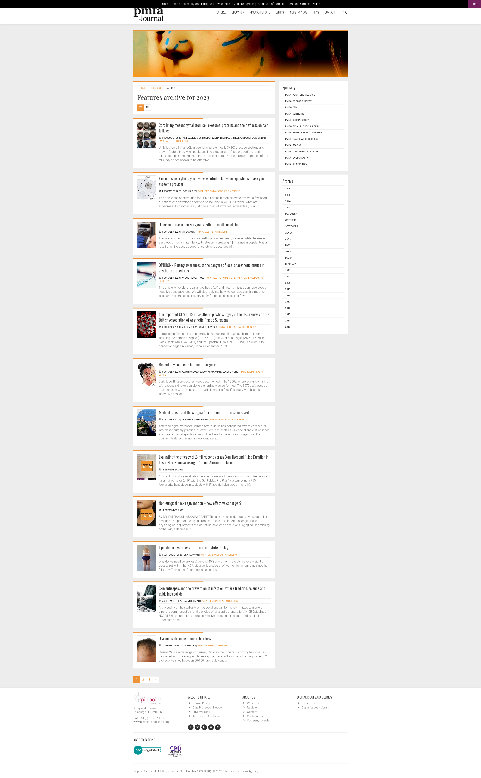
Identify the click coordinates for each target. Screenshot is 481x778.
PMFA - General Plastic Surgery (237, 327)
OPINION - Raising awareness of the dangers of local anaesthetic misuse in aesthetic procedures (211, 268)
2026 (287, 188)
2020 (287, 283)
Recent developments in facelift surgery (187, 364)
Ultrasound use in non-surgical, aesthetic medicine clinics (199, 225)
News (316, 12)
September (291, 226)
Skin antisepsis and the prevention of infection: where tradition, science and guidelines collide (212, 591)
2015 (287, 314)
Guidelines (308, 703)
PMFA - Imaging (293, 145)
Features (221, 12)
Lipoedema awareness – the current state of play (193, 547)
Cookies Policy (310, 4)
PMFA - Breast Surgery (298, 101)
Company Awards (258, 720)
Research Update (260, 12)
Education (238, 12)
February (290, 264)
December (291, 213)
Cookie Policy (201, 703)
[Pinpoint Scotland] (147, 698)
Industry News (298, 12)
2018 (287, 295)
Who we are (254, 703)
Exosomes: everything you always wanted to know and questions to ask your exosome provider (212, 181)
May (287, 245)
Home (143, 88)
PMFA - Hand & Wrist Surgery (301, 139)
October (290, 220)
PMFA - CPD (203, 191)
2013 (287, 327)
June (288, 239)
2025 (287, 195)
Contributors (255, 716)
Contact (330, 12)
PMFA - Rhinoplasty (296, 164)
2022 (287, 270)
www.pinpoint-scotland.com (151, 722)
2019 (287, 289)
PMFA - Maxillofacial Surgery (302, 151)
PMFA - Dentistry (294, 114)
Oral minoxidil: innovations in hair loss (185, 638)
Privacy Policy (201, 712)
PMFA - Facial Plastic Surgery (227, 419)
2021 (287, 276)
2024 (287, 201)
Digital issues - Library (315, 707)
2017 (287, 301)
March (289, 258)
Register (252, 707)
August (289, 232)
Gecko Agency (249, 771)
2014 (287, 320)
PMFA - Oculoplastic (297, 158)
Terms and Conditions (206, 716)
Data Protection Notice (207, 707)
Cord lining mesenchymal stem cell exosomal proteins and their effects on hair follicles (213, 128)
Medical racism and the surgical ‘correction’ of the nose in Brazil (204, 412)
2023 (287, 207)
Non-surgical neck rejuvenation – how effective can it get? (200, 503)
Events (280, 12)
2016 (287, 308)
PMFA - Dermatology (297, 120)
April (288, 251)
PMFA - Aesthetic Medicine (173, 141)
